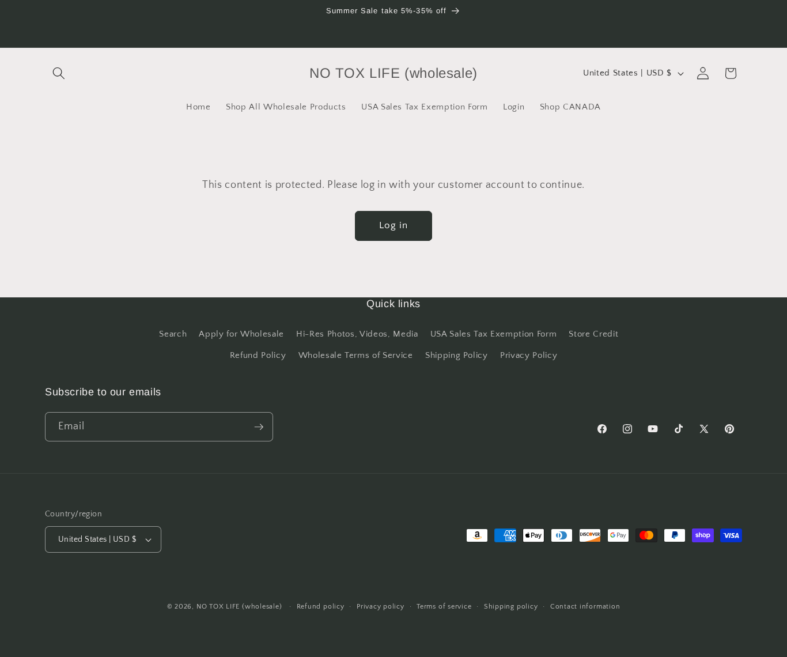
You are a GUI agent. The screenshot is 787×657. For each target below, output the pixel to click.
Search (173, 334)
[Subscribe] (259, 427)
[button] (59, 73)
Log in (393, 225)
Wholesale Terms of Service (355, 355)
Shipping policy (511, 606)
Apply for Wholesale (241, 334)
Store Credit (593, 334)
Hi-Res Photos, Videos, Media (357, 334)
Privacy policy (380, 606)
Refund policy (321, 606)
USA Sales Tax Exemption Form (493, 334)
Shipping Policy (456, 355)
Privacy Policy (528, 355)
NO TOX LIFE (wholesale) (239, 606)
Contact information (585, 606)
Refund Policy (258, 355)
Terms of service (444, 606)
